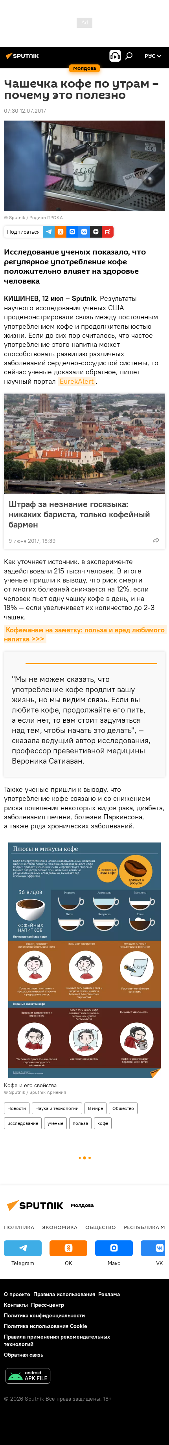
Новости (16, 1108)
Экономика (59, 1227)
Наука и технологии (57, 1108)
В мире (95, 1108)
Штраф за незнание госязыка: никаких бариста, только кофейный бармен (79, 514)
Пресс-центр (47, 1304)
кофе (102, 1123)
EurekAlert (77, 381)
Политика (19, 1227)
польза (80, 1123)
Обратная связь (23, 1354)
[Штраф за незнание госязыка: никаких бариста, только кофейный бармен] (84, 444)
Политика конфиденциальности (44, 1315)
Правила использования (64, 1294)
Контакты (16, 1304)
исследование (22, 1123)
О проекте (17, 1294)
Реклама (109, 1294)
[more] (156, 540)
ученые (55, 1123)
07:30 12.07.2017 (25, 110)
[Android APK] (28, 1377)
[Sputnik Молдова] (23, 58)
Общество (123, 1108)
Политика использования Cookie (45, 1326)
